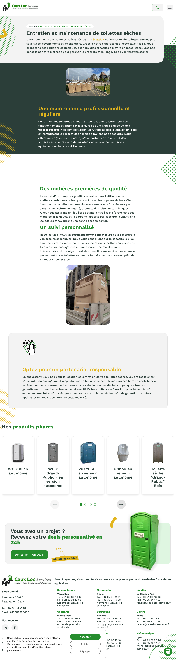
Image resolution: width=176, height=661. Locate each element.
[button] (170, 7)
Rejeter (85, 644)
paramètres (14, 650)
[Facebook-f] (14, 627)
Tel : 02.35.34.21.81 (14, 608)
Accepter (85, 636)
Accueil (33, 26)
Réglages (85, 651)
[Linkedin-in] (5, 627)
